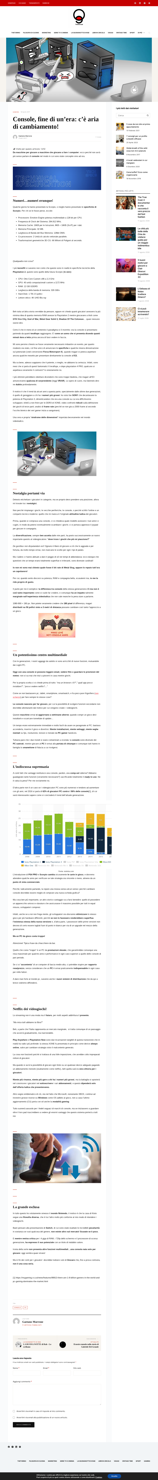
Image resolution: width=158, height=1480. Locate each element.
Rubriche (46, 3)
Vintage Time (121, 33)
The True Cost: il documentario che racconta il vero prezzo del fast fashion (144, 207)
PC (25, 1307)
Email (46, 1368)
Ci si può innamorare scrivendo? (143, 311)
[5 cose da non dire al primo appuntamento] (120, 127)
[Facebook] (135, 3)
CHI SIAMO (22, 3)
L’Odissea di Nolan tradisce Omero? (144, 292)
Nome (16, 1368)
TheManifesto (34, 3)
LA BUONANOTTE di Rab (80, 33)
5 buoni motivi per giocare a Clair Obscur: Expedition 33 (143, 268)
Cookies (98, 1477)
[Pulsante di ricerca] (147, 115)
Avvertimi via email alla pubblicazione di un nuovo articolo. (42, 1417)
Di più (140, 33)
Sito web (77, 1368)
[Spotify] (149, 3)
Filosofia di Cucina (31, 33)
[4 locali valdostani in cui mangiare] (120, 163)
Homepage (12, 3)
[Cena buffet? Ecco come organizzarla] (120, 175)
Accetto (114, 1476)
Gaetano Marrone (25, 136)
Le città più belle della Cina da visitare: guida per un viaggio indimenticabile (143, 238)
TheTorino (15, 33)
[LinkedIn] (140, 3)
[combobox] (130, 115)
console (17, 1307)
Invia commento (23, 1424)
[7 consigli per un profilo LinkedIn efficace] (120, 139)
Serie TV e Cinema (61, 33)
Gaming (16, 112)
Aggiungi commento (22, 1381)
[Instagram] (144, 3)
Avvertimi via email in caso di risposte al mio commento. (41, 1411)
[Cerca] (149, 33)
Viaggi (110, 33)
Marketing (46, 33)
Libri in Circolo (98, 33)
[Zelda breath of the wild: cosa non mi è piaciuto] (120, 151)
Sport (132, 33)
